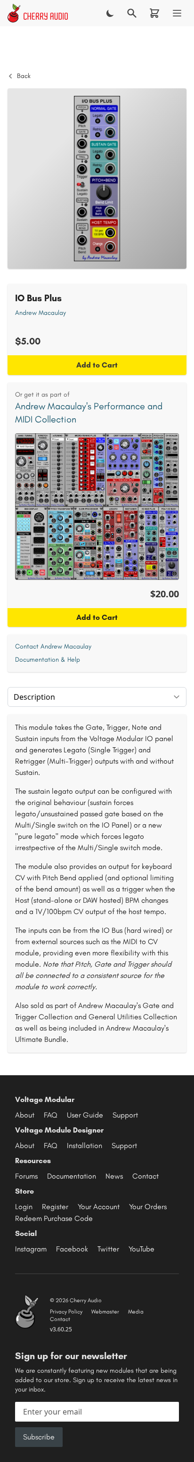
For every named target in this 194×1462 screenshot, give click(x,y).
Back (24, 76)
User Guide (85, 1114)
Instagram (31, 1248)
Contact (145, 1176)
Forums (26, 1176)
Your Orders (148, 1206)
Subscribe (39, 1436)
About (24, 1114)
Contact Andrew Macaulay (53, 646)
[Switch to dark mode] (110, 13)
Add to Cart (97, 364)
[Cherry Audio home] (38, 13)
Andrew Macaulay (40, 313)
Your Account (99, 1206)
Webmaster (105, 1311)
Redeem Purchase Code (54, 1218)
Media (136, 1311)
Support (125, 1114)
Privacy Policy (66, 1311)
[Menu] (177, 13)
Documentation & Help (47, 660)
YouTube (141, 1248)
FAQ (50, 1114)
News (114, 1176)
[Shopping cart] (154, 13)
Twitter (108, 1248)
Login (23, 1206)
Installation (84, 1145)
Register (55, 1206)
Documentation (71, 1176)
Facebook (72, 1248)
